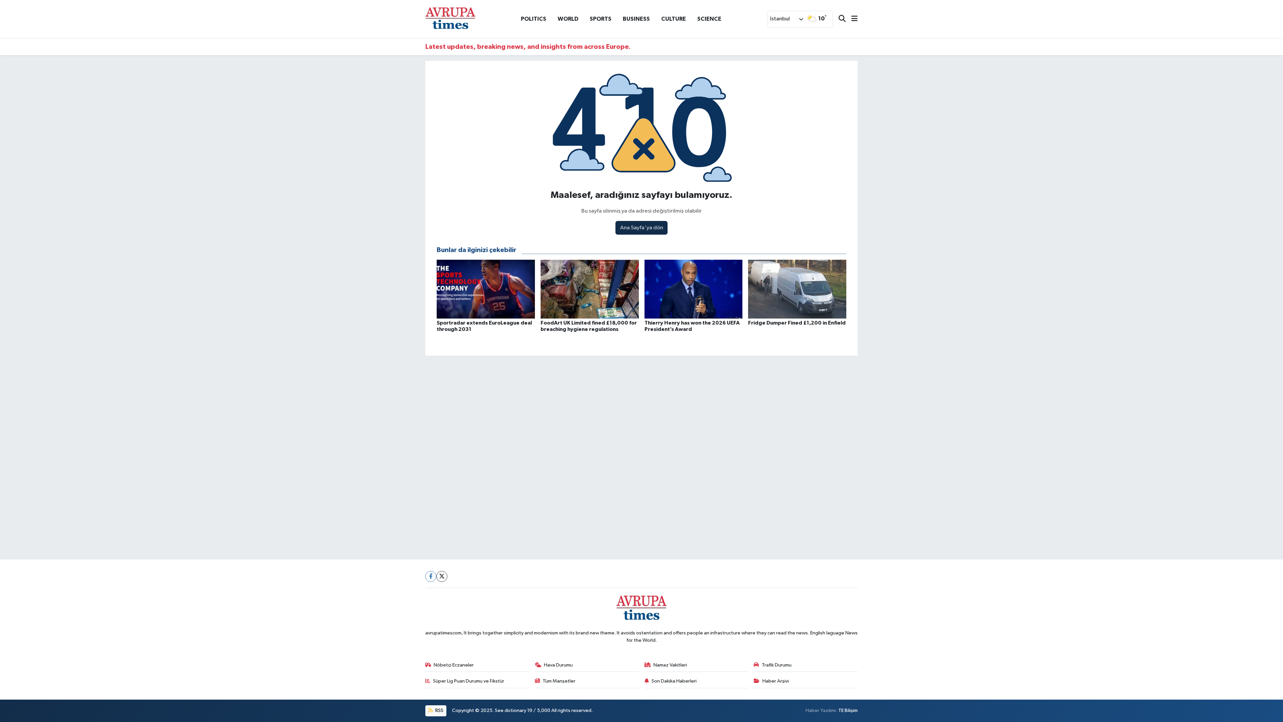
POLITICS (533, 19)
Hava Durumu (558, 665)
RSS (438, 710)
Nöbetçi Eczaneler (454, 665)
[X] (441, 576)
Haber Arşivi (775, 681)
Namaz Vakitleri (670, 665)
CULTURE (673, 19)
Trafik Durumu (777, 665)
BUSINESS (636, 19)
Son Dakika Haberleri (674, 681)
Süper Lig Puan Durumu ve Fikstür (468, 681)
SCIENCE (709, 19)
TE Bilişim (848, 710)
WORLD (568, 19)
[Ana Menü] (852, 19)
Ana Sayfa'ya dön (641, 228)
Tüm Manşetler (559, 681)
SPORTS (600, 19)
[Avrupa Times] (450, 18)
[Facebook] (430, 576)
